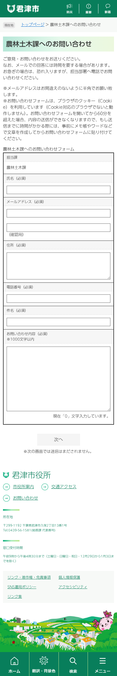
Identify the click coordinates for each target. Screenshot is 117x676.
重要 (88, 9)
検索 (73, 664)
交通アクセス (63, 487)
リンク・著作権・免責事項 (29, 577)
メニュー (102, 664)
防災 (69, 9)
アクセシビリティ (72, 587)
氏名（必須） (17, 178)
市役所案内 (23, 487)
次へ (58, 439)
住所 (17, 245)
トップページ (32, 25)
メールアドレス (26, 201)
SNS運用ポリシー (22, 587)
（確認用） (16, 235)
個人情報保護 (69, 577)
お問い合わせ (25, 498)
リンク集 (15, 596)
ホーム (14, 664)
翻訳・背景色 (43, 664)
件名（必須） (17, 310)
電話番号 (21, 287)
